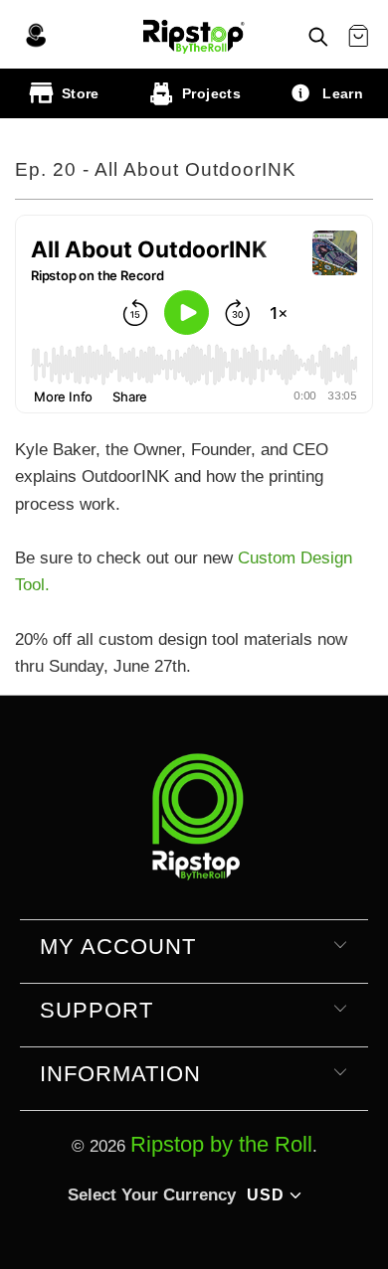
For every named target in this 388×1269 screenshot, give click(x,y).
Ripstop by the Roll (221, 1144)
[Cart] (358, 37)
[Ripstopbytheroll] (193, 34)
